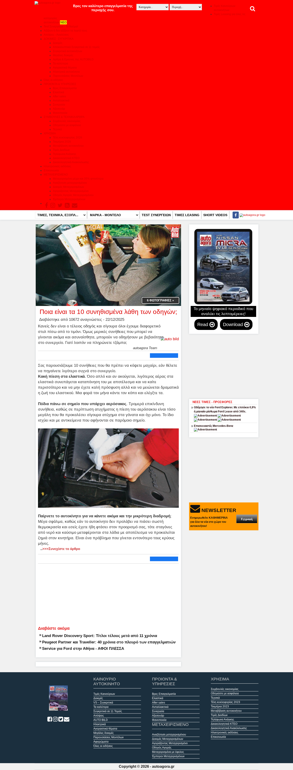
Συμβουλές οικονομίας (67, 121)
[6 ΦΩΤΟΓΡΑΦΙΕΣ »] (108, 265)
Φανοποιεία (60, 112)
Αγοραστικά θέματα (65, 67)
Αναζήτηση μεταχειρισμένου (70, 182)
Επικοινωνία (51, 170)
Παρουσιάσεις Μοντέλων (68, 75)
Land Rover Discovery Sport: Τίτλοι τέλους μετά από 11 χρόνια (99, 636)
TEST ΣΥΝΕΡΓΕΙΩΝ (156, 215)
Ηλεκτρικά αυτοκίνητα (66, 71)
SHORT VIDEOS (215, 215)
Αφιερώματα (101, 741)
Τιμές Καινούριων (104, 694)
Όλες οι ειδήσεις (53, 80)
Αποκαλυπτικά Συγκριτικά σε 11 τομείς (76, 47)
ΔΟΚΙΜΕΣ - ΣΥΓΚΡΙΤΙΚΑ (58, 38)
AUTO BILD (100, 720)
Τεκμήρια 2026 (62, 141)
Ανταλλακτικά (61, 100)
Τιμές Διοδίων (61, 149)
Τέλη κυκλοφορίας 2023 (225, 702)
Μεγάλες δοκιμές (63, 55)
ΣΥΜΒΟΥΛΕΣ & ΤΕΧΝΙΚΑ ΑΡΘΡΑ (64, 117)
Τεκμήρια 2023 (220, 706)
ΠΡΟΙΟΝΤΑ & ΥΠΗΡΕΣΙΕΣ (60, 84)
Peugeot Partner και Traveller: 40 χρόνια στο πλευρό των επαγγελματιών (109, 642)
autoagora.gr (163, 766)
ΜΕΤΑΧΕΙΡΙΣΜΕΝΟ (56, 174)
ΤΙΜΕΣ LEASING (187, 215)
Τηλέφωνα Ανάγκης (64, 154)
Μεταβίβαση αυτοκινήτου (68, 145)
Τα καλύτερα (60, 63)
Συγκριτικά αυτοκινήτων (67, 51)
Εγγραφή (246, 519)
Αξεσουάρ (59, 108)
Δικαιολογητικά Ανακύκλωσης (71, 162)
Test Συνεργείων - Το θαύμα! (61, 26)
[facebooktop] (234, 215)
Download (233, 324)
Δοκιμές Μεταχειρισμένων (68, 187)
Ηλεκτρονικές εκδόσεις (57, 166)
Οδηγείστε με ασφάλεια (67, 125)
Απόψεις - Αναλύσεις (56, 34)
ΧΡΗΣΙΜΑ (50, 133)
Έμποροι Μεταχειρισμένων (69, 199)
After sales (59, 96)
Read (203, 324)
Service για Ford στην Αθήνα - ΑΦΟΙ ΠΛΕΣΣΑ (83, 648)
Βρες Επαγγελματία (65, 88)
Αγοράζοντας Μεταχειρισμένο (71, 191)
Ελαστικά (58, 92)
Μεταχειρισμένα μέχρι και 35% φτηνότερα (78, 178)
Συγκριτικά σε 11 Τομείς (107, 711)
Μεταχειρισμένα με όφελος (168, 752)
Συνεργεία (59, 104)
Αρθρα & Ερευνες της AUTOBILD (73, 59)
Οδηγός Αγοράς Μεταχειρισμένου (73, 195)
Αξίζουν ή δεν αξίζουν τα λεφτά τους (65, 30)
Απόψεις (98, 715)
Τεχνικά (57, 129)
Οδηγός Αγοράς (161, 747)
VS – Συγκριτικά (103, 702)
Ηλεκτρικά (99, 724)
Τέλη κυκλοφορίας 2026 (67, 137)
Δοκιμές (57, 43)
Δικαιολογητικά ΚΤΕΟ (66, 158)
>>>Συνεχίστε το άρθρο (60, 549)
